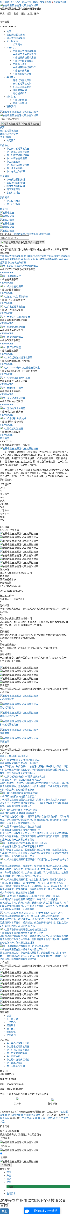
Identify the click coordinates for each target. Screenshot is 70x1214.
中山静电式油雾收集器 (24, 54)
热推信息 (4, 1)
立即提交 (5, 1165)
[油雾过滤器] (7, 219)
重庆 (65, 1118)
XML (42, 1)
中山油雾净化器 (15, 1114)
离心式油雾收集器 (16, 34)
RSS (35, 1)
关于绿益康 (12, 41)
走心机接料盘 (20, 93)
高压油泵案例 (20, 90)
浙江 (60, 1118)
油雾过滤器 (44, 233)
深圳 (34, 1118)
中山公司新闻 (20, 99)
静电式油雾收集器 (16, 37)
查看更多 (4, 438)
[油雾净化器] (7, 215)
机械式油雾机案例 (22, 86)
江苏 (50, 1118)
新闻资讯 (11, 96)
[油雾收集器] (7, 212)
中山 (45, 1118)
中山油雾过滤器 (32, 1114)
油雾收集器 (19, 233)
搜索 (41, 241)
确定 (4, 1211)
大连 (2, 1121)
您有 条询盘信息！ (56, 1)
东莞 (29, 1118)
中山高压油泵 (20, 63)
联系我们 (11, 106)
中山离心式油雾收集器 (24, 50)
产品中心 (11, 47)
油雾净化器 (32, 233)
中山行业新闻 (20, 103)
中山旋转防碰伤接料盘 (24, 67)
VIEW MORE (6, 272)
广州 (24, 1118)
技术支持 (11, 1028)
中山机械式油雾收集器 (24, 57)
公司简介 (17, 44)
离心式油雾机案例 (22, 83)
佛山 (39, 1118)
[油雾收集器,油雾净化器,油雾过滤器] (19, 1161)
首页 (9, 31)
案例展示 (11, 77)
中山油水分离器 (21, 70)
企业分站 (15, 1)
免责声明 (4, 1118)
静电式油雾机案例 (22, 80)
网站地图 (26, 1)
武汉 (55, 1118)
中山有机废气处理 (22, 73)
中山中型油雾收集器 (23, 60)
